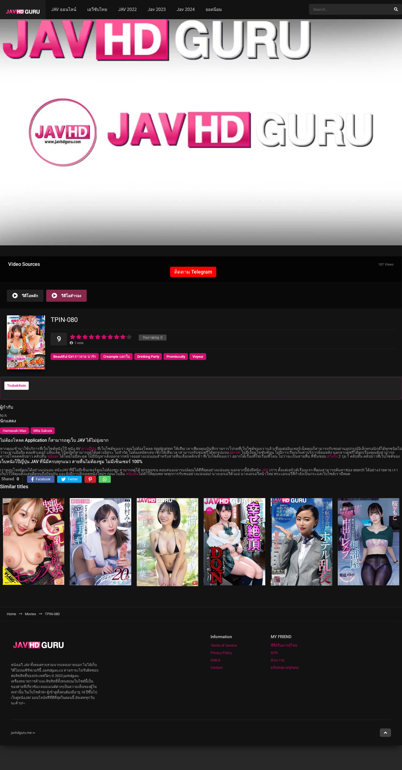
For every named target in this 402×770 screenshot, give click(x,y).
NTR (274, 653)
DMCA (215, 660)
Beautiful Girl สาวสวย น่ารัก (74, 357)
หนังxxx (132, 474)
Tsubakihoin (16, 385)
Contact (217, 668)
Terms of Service (224, 645)
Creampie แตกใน (116, 357)
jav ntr (235, 452)
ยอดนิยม (214, 9)
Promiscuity (176, 357)
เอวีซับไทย (97, 9)
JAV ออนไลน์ (63, 9)
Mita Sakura (42, 431)
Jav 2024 (186, 9)
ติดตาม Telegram (193, 272)
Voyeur (198, 357)
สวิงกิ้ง (332, 456)
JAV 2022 (127, 9)
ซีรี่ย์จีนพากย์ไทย (284, 645)
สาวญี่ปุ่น (89, 448)
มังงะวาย (277, 660)
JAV (264, 470)
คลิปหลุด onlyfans (285, 668)
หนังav (53, 456)
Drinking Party (148, 357)
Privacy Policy (221, 653)
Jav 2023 (157, 9)
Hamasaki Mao (14, 431)
